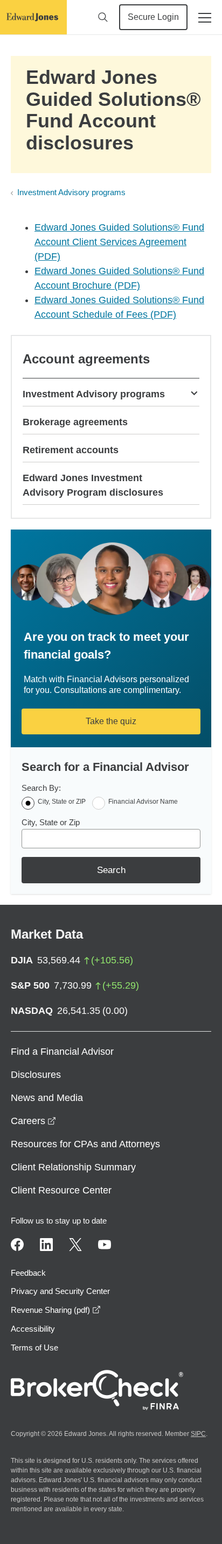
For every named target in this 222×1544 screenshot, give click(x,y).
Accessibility (33, 1328)
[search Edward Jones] (103, 17)
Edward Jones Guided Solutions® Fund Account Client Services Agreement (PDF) (119, 242)
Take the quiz (111, 721)
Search (111, 870)
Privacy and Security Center (60, 1291)
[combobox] (111, 838)
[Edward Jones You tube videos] (104, 1244)
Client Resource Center (61, 1190)
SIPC (198, 1434)
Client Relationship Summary (73, 1167)
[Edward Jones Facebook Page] (17, 1244)
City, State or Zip (51, 822)
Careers (33, 1121)
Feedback (28, 1272)
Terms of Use (34, 1347)
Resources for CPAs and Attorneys (85, 1144)
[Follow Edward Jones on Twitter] (75, 1244)
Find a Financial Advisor (62, 1051)
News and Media (47, 1097)
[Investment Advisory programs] (194, 392)
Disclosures (36, 1074)
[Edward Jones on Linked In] (46, 1244)
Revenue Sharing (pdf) (56, 1309)
